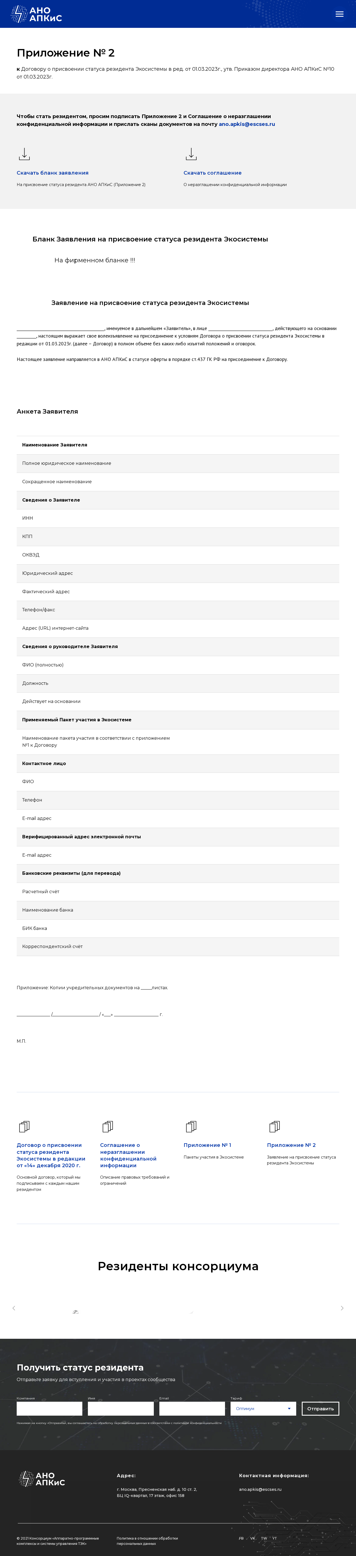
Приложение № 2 (291, 1145)
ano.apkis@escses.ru (247, 124)
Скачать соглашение (213, 173)
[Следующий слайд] (342, 1308)
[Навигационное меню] (339, 14)
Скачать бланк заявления (53, 173)
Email (164, 1398)
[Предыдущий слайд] (13, 1308)
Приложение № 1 (207, 1145)
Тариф (236, 1398)
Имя (91, 1398)
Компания (26, 1398)
